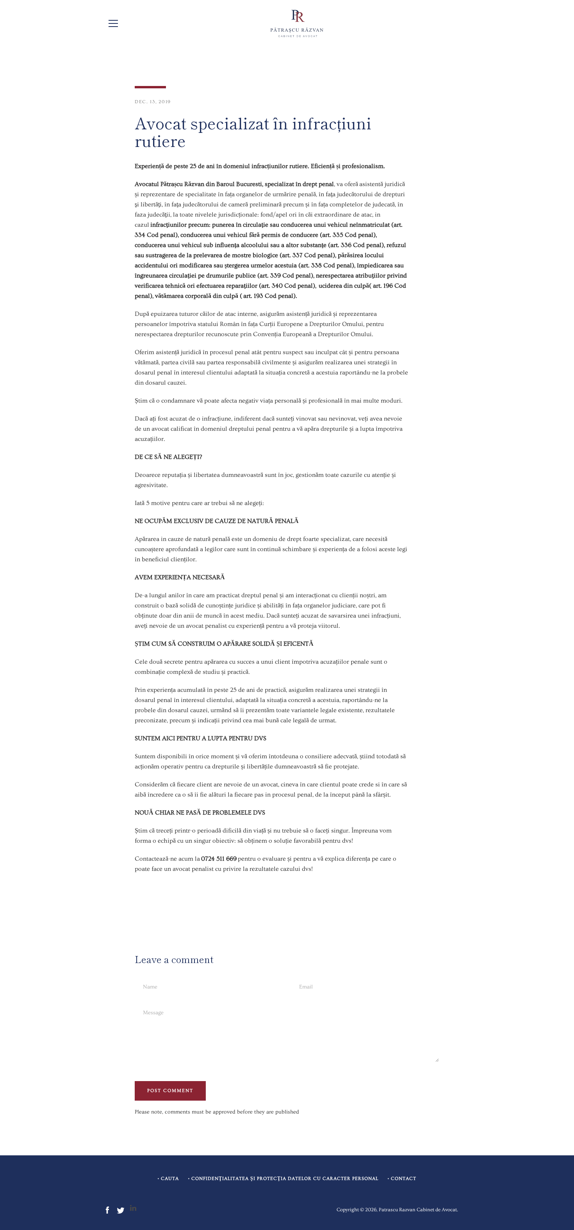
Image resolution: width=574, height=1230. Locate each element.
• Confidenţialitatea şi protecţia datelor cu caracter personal (283, 1178)
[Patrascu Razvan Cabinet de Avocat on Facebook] (107, 1208)
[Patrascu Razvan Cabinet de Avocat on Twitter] (121, 1208)
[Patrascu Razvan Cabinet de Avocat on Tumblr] (133, 1208)
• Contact (402, 1178)
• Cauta (168, 1178)
